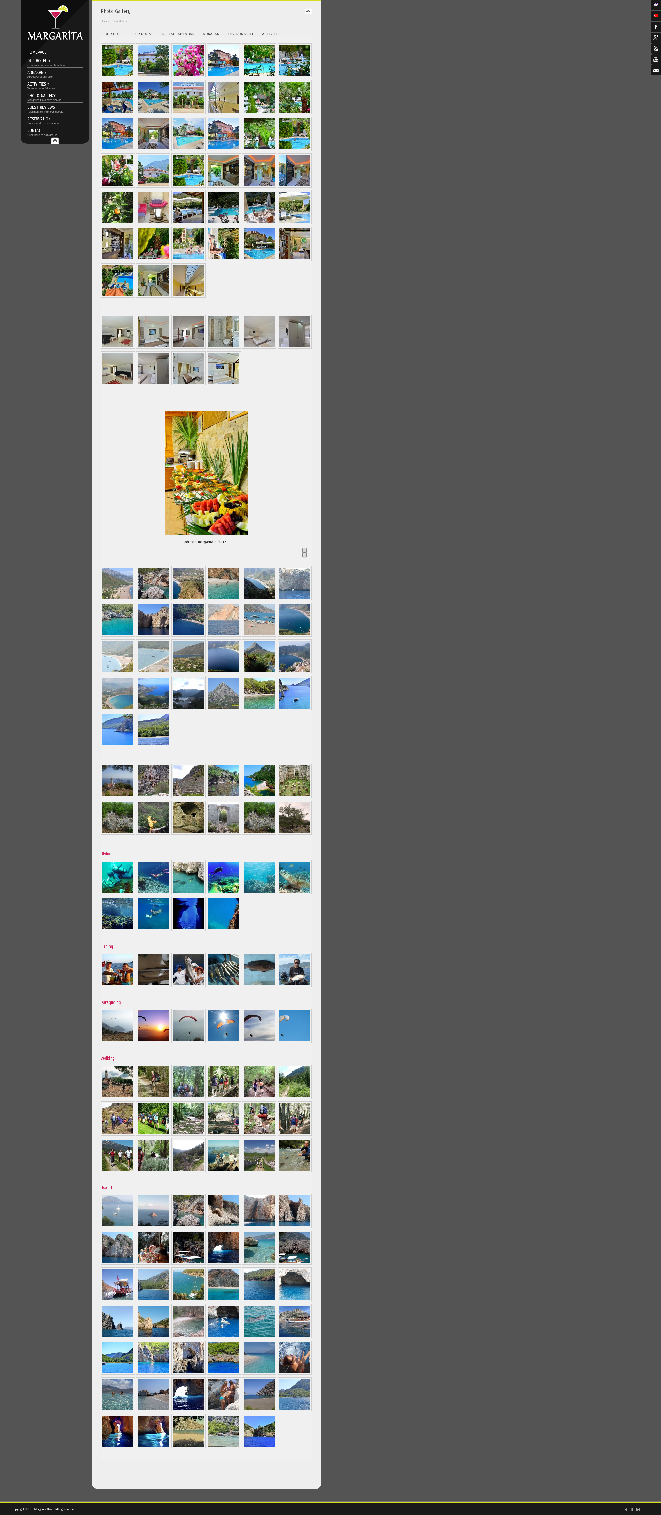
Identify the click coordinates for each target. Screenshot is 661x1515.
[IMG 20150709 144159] (295, 1263)
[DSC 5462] (224, 76)
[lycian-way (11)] (259, 1134)
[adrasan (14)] (118, 672)
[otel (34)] (153, 223)
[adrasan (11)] (224, 635)
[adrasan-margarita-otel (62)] (153, 745)
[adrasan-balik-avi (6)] (295, 986)
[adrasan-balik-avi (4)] (224, 986)
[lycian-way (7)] (118, 1134)
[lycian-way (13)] (118, 1171)
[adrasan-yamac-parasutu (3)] (188, 1041)
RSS (656, 48)
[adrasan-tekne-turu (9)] (118, 1227)
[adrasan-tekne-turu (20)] (224, 1300)
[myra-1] (153, 797)
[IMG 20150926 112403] (259, 1300)
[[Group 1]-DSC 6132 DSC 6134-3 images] (259, 186)
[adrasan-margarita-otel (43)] (295, 1373)
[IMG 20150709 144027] (188, 1263)
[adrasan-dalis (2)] (153, 893)
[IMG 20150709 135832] (153, 1263)
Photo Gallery (44, 97)
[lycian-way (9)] (188, 1134)
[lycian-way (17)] (259, 1171)
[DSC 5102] (118, 384)
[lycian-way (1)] (118, 1098)
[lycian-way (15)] (188, 1171)
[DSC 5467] (118, 149)
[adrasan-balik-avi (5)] (259, 986)
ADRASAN (211, 34)
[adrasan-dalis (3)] (188, 893)
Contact (42, 132)
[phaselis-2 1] (259, 833)
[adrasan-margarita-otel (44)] (118, 1410)
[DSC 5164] (224, 113)
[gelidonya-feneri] (118, 797)
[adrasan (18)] (259, 672)
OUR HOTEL (114, 34)
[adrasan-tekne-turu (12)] (188, 1227)
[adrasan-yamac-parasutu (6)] (295, 1041)
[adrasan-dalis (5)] (259, 893)
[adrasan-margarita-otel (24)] (224, 260)
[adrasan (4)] (224, 599)
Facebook (656, 27)
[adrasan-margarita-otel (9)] (295, 1337)
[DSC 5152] (188, 149)
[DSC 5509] (153, 186)
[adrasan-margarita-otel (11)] (118, 1373)
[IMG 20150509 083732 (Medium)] (224, 223)
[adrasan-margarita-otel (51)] (153, 1447)
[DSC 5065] (259, 76)
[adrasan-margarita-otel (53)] (224, 930)
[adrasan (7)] (118, 635)
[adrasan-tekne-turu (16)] (118, 1263)
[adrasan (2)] (153, 599)
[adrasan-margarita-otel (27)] (295, 260)
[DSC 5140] (259, 149)
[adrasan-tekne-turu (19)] (153, 1300)
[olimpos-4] (188, 833)
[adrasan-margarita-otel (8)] (188, 930)
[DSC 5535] (118, 186)
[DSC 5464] (224, 149)
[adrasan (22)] (188, 709)
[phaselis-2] (118, 833)
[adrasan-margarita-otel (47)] (224, 1410)
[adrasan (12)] (259, 635)
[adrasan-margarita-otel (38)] (118, 296)
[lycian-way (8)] (153, 1134)
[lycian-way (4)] (224, 1098)
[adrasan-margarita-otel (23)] (188, 260)
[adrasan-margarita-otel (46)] (188, 1410)
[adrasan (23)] (224, 709)
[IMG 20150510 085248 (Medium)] (259, 223)
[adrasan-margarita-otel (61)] (118, 745)
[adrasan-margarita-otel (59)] (188, 1447)
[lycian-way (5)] (259, 1098)
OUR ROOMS (143, 34)
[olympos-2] (259, 797)
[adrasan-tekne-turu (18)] (259, 1263)
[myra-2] (188, 797)
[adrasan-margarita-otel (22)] (153, 260)
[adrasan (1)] (118, 599)
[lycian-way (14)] (153, 1171)
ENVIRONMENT (241, 34)
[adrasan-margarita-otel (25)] (259, 260)
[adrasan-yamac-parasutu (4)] (224, 1041)
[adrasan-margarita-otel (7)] (259, 709)
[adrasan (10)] (188, 635)
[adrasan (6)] (295, 599)
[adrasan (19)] (295, 672)
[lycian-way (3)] (188, 1098)
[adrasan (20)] (118, 709)
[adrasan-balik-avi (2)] (153, 986)
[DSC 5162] (153, 149)
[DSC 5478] (153, 113)
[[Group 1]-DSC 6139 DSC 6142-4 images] (224, 186)
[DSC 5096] (224, 384)
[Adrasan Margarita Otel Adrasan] (55, 39)
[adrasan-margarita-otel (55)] (295, 709)
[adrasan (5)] (259, 599)
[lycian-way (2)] (153, 1098)
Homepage (36, 52)
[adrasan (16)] (188, 672)
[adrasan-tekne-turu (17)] (224, 1263)
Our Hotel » (46, 62)
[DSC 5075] (153, 347)
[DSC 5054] (153, 76)
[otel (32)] (118, 223)
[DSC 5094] (224, 347)
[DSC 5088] (188, 347)
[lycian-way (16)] (224, 1171)
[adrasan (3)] (188, 599)
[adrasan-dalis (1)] (118, 893)
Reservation (44, 120)
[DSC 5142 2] (295, 149)
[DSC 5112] (153, 384)
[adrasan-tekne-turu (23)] (153, 1337)
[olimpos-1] (224, 797)
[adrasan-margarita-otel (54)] (153, 930)
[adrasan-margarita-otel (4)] (295, 223)
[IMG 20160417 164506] (118, 1337)
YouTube (656, 59)
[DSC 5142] (118, 76)
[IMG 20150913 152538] (188, 1300)
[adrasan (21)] (153, 709)
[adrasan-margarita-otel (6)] (118, 260)
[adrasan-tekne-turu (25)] (224, 1337)
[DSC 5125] (188, 113)
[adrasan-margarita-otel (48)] (259, 1410)
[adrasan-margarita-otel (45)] (153, 1410)
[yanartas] (153, 833)
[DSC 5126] (295, 76)
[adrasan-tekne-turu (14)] (259, 1227)
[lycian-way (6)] (295, 1098)
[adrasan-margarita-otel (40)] (188, 1373)
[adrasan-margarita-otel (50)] (118, 1447)
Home (104, 21)
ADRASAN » (40, 74)
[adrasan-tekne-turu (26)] (259, 1337)
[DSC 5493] (118, 113)
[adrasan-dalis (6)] (295, 893)
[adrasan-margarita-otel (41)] (224, 1373)
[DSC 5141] (295, 113)
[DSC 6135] (295, 186)
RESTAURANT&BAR (178, 34)
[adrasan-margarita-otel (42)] (259, 1373)
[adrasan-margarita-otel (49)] (295, 1410)
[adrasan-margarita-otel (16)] (206, 471)
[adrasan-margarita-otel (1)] (188, 223)
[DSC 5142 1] (188, 186)
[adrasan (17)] (224, 672)
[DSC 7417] (153, 296)
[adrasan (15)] (153, 672)
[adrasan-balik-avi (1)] (118, 986)
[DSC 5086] (259, 347)
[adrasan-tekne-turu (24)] (188, 1337)
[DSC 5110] (295, 347)
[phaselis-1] (295, 797)
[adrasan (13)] (295, 635)
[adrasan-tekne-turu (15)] (295, 1227)
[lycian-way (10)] (224, 1134)
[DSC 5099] (118, 347)
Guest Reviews (45, 109)
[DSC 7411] (188, 296)
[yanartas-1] (295, 833)
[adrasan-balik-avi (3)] (188, 986)
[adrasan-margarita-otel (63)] (259, 1447)
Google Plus (656, 38)
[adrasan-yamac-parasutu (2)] (153, 1041)
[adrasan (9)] (153, 635)
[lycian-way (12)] (295, 1134)
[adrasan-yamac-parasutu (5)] (259, 1041)
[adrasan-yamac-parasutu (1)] (118, 1041)
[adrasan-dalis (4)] (224, 893)
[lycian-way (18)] (295, 1171)
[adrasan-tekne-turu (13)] (224, 1227)
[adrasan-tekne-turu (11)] (153, 1227)
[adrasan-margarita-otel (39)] (153, 1373)
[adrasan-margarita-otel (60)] (224, 1447)
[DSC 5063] (188, 76)
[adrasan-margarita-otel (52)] (118, 930)
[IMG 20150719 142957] (118, 1300)
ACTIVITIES (271, 34)
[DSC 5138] (259, 113)
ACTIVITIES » (41, 85)
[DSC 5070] (188, 384)
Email (656, 70)
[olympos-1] (224, 833)
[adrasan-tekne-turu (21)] (295, 1300)
